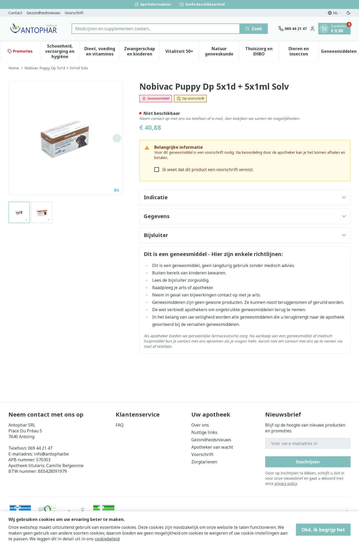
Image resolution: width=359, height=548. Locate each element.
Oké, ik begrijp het (323, 529)
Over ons (200, 425)
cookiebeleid (107, 539)
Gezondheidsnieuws (43, 12)
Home (13, 67)
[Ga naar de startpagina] (34, 29)
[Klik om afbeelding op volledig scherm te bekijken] (65, 138)
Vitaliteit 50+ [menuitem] (182, 52)
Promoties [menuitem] (23, 51)
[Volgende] (117, 138)
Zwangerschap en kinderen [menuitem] (141, 51)
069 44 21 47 (40, 448)
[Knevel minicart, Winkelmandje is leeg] (324, 28)
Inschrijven (308, 462)
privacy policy (286, 483)
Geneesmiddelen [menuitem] (340, 52)
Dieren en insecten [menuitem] (304, 51)
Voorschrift (74, 12)
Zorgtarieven (204, 462)
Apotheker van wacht (212, 447)
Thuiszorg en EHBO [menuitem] (262, 51)
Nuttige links (204, 432)
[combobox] (155, 28)
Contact (15, 12)
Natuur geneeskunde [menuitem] (222, 51)
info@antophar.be (51, 454)
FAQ (120, 425)
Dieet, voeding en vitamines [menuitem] (102, 51)
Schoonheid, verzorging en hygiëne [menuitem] (62, 51)
